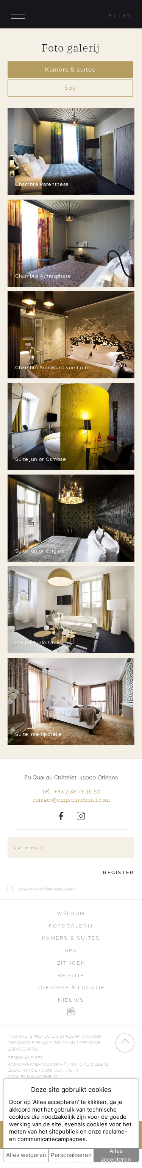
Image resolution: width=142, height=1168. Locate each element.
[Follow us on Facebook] (61, 816)
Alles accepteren (116, 1155)
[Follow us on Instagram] (81, 816)
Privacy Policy (51, 1042)
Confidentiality (60, 1070)
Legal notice (22, 1070)
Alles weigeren (26, 1155)
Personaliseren (71, 1155)
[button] (71, 151)
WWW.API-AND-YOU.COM (34, 1064)
